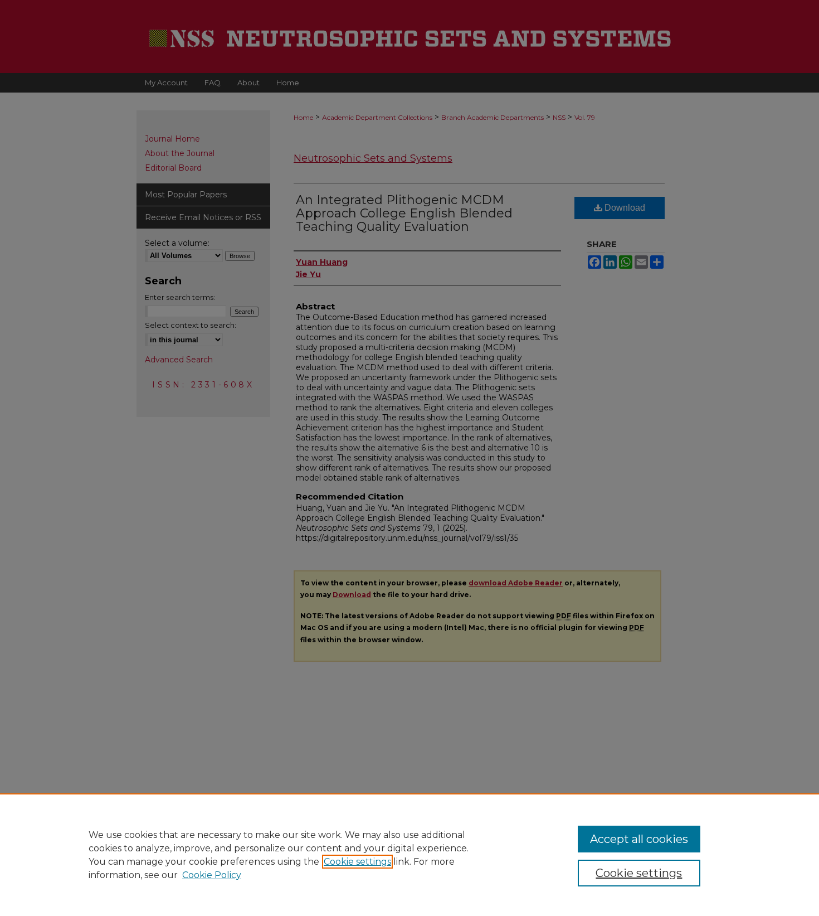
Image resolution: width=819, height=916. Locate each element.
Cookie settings (357, 861)
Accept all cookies (639, 839)
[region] (409, 854)
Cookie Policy (211, 875)
